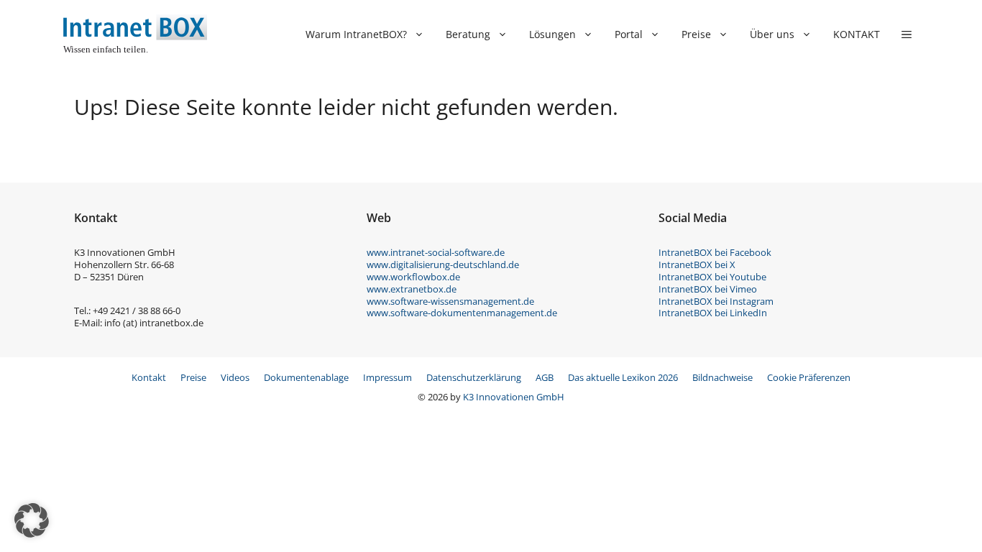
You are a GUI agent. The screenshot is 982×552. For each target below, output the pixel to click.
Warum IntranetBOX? (356, 34)
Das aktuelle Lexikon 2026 (623, 377)
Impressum (387, 377)
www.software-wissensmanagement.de (450, 301)
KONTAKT (856, 34)
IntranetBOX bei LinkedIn (713, 312)
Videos (235, 377)
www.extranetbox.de (411, 288)
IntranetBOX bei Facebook (715, 252)
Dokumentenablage (306, 377)
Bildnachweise (722, 377)
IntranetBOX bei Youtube (712, 276)
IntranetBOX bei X (697, 264)
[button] (906, 34)
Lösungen (552, 34)
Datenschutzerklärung (473, 377)
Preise (696, 34)
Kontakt (149, 377)
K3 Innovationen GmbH (513, 396)
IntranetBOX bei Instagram (716, 301)
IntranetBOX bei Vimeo (708, 288)
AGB (545, 377)
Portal (629, 34)
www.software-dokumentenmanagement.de (462, 312)
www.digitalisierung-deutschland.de (443, 264)
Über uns (772, 34)
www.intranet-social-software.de (436, 252)
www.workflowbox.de (413, 276)
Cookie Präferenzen (808, 377)
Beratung (468, 34)
